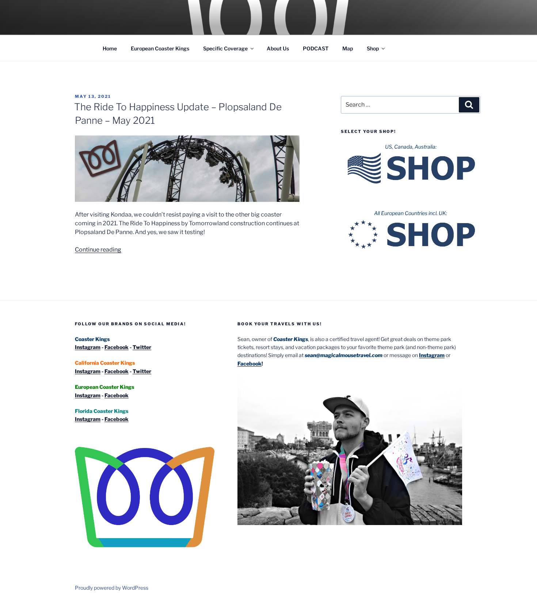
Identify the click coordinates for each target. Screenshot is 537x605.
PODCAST (315, 48)
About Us (278, 48)
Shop (373, 48)
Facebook (116, 347)
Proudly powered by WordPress (111, 588)
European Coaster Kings (160, 48)
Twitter (142, 347)
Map (347, 48)
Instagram (87, 347)
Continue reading (98, 249)
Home (110, 48)
